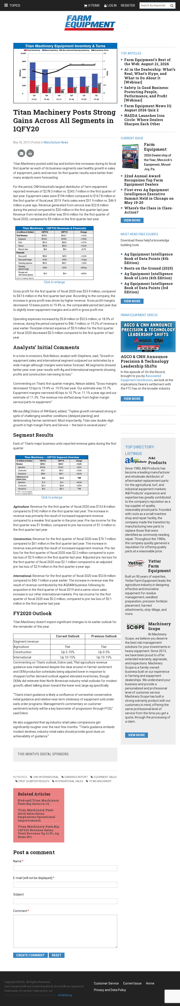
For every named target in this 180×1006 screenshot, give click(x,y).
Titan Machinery (100, 781)
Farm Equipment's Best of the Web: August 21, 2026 (147, 61)
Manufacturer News (56, 142)
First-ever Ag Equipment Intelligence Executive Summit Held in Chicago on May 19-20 (149, 196)
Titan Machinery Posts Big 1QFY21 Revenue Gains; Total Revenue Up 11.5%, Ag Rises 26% (38, 832)
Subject (18, 894)
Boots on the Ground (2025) (148, 268)
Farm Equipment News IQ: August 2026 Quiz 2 (148, 107)
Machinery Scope (159, 626)
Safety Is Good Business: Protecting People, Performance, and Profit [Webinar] (146, 94)
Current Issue (132, 983)
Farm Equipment (155, 147)
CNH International (46, 777)
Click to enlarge (54, 282)
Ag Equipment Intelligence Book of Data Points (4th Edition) (148, 258)
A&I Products (157, 460)
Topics (14, 5)
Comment (21, 911)
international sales (69, 781)
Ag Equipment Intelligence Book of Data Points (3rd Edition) (148, 287)
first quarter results (33, 781)
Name (18, 861)
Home (150, 983)
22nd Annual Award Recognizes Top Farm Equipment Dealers (143, 180)
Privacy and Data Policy (110, 990)
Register (128, 5)
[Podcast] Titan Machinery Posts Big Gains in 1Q (38, 802)
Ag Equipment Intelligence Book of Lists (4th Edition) (148, 275)
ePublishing (65, 995)
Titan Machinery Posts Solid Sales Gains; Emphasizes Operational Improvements (36, 815)
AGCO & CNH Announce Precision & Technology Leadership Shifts (145, 361)
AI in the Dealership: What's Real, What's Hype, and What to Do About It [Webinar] (149, 75)
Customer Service (106, 983)
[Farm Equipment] (130, 156)
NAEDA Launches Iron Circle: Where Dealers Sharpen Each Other (144, 119)
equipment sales (105, 777)
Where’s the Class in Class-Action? (148, 210)
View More (132, 220)
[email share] (21, 153)
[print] (30, 153)
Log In (112, 5)
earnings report (76, 777)
